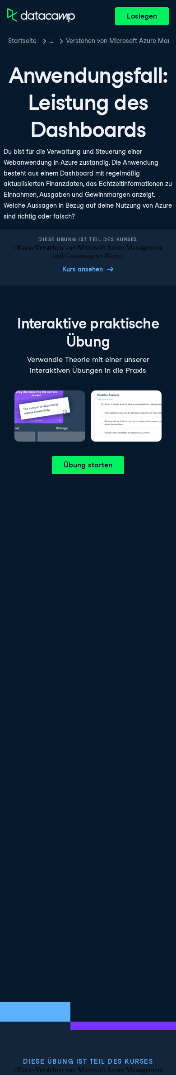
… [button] (51, 40)
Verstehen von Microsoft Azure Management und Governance (117, 40)
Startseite (22, 40)
